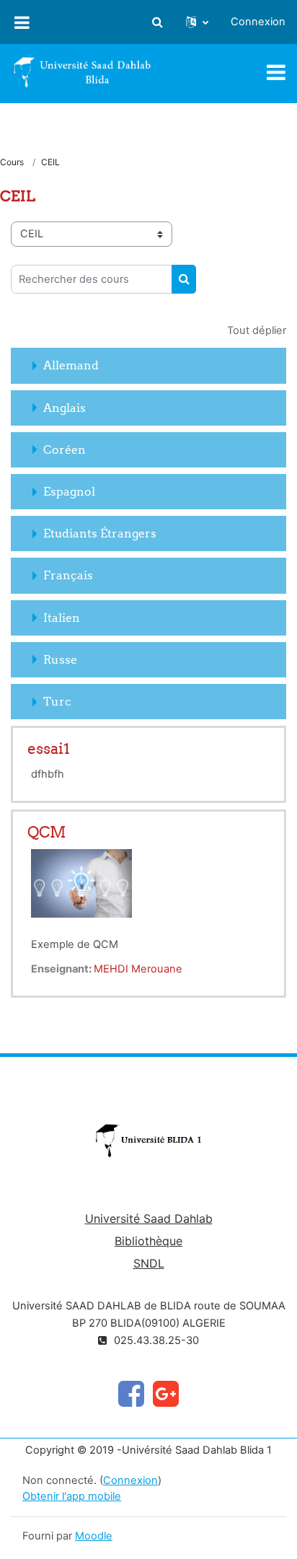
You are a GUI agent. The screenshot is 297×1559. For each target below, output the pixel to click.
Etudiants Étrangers (99, 533)
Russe (60, 659)
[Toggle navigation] (276, 72)
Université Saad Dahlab (149, 1218)
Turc (57, 701)
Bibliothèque (148, 1241)
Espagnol (69, 491)
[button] (157, 22)
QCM (46, 832)
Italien (61, 617)
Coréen (64, 449)
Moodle (93, 1535)
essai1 (48, 748)
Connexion (258, 21)
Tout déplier (256, 330)
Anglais (64, 407)
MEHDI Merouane (138, 968)
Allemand (71, 365)
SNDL (148, 1263)
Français (68, 575)
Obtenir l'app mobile (71, 1496)
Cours (12, 162)
